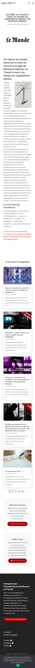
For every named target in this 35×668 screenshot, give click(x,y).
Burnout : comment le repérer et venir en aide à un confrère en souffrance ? (17, 290)
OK (18, 665)
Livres (9, 24)
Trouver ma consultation (15, 619)
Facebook (7, 643)
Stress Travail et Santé (20, 24)
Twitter (6, 646)
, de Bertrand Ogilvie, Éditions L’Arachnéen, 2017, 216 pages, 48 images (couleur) (17, 236)
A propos (7, 632)
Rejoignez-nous (19, 524)
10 (19, 491)
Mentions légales (10, 635)
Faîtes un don (19, 560)
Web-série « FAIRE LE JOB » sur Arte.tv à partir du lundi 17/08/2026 (17, 335)
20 (23, 491)
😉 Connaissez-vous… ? (14, 471)
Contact (7, 640)
